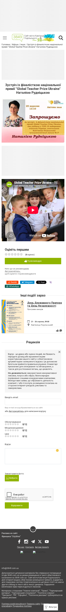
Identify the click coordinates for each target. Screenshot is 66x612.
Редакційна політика (22, 606)
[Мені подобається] (57, 330)
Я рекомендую (34, 261)
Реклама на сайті (9, 533)
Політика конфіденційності (14, 604)
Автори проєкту (42, 547)
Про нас (20, 547)
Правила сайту (33, 604)
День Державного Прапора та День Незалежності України (44, 305)
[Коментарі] (60, 330)
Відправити (16, 505)
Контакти (29, 547)
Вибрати (13, 478)
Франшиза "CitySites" (11, 536)
